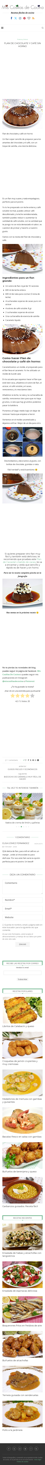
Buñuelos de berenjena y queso (19, 1171)
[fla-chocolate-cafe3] (22, 339)
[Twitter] (15, 18)
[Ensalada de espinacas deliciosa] (22, 1274)
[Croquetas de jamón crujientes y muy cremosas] (22, 1045)
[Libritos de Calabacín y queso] (22, 1010)
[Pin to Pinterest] (33, 760)
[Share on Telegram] (38, 760)
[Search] (42, 27)
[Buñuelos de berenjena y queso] (22, 1155)
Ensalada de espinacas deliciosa (19, 1291)
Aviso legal (37, 1460)
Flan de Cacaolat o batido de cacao (22, 560)
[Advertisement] (22, 73)
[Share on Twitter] (30, 760)
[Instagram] (20, 18)
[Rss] (33, 18)
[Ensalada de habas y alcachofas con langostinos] (22, 1237)
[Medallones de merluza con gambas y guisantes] (22, 1083)
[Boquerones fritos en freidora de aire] (22, 1309)
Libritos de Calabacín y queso (18, 1026)
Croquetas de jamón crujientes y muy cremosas (20, 1062)
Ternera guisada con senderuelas (20, 1395)
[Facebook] (11, 18)
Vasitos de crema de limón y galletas (22, 823)
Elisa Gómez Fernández (15, 843)
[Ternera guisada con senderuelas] (22, 1379)
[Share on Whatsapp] (35, 760)
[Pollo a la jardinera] (22, 1414)
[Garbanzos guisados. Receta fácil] (22, 1190)
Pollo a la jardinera (12, 1430)
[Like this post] (25, 760)
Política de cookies (22, 1462)
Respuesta (38, 843)
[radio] (12, 696)
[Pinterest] (24, 18)
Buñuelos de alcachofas (15, 1360)
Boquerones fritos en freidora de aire (22, 1325)
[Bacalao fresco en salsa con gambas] (22, 1120)
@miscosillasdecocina (13, 681)
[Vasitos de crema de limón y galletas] (22, 806)
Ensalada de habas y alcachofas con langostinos (21, 1254)
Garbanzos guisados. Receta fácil (20, 1206)
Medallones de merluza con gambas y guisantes (22, 1100)
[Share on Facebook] (28, 760)
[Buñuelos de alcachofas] (22, 1344)
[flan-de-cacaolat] (22, 594)
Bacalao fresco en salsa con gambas (22, 1136)
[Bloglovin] (29, 18)
